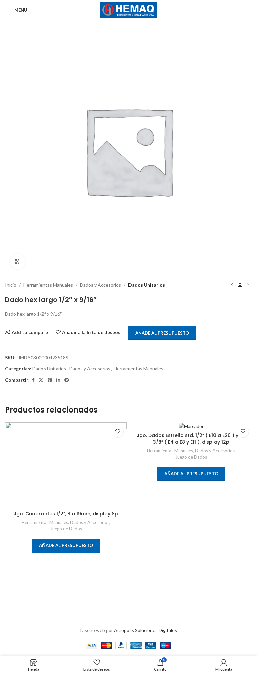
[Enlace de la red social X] (41, 380)
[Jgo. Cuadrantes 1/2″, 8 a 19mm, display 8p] (66, 465)
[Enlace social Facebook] (33, 380)
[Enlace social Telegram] (66, 380)
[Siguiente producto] (248, 285)
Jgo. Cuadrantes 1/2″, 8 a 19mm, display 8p (66, 513)
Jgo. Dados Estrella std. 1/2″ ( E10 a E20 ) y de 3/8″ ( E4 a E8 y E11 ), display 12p (191, 438)
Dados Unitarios (146, 285)
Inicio (10, 285)
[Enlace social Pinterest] (50, 380)
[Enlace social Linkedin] (58, 380)
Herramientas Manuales (48, 285)
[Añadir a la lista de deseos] (117, 431)
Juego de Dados (66, 528)
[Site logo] (128, 9)
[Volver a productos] (240, 285)
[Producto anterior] (232, 285)
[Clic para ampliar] (17, 261)
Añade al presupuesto (162, 333)
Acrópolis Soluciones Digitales (145, 630)
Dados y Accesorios (100, 285)
